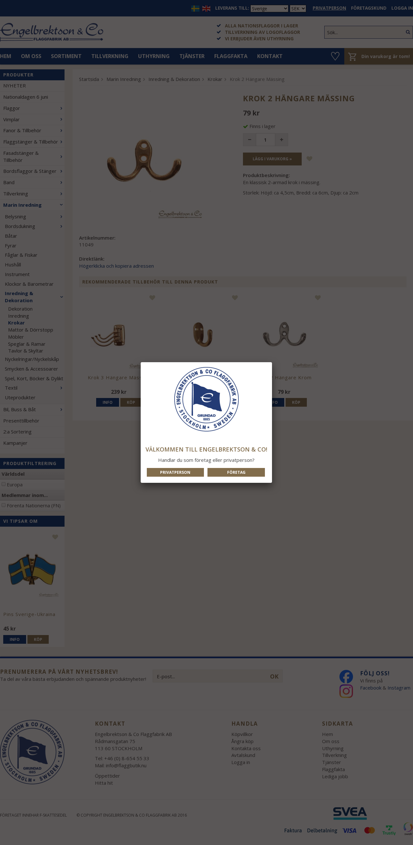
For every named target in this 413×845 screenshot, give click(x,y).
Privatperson (175, 472)
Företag (236, 472)
